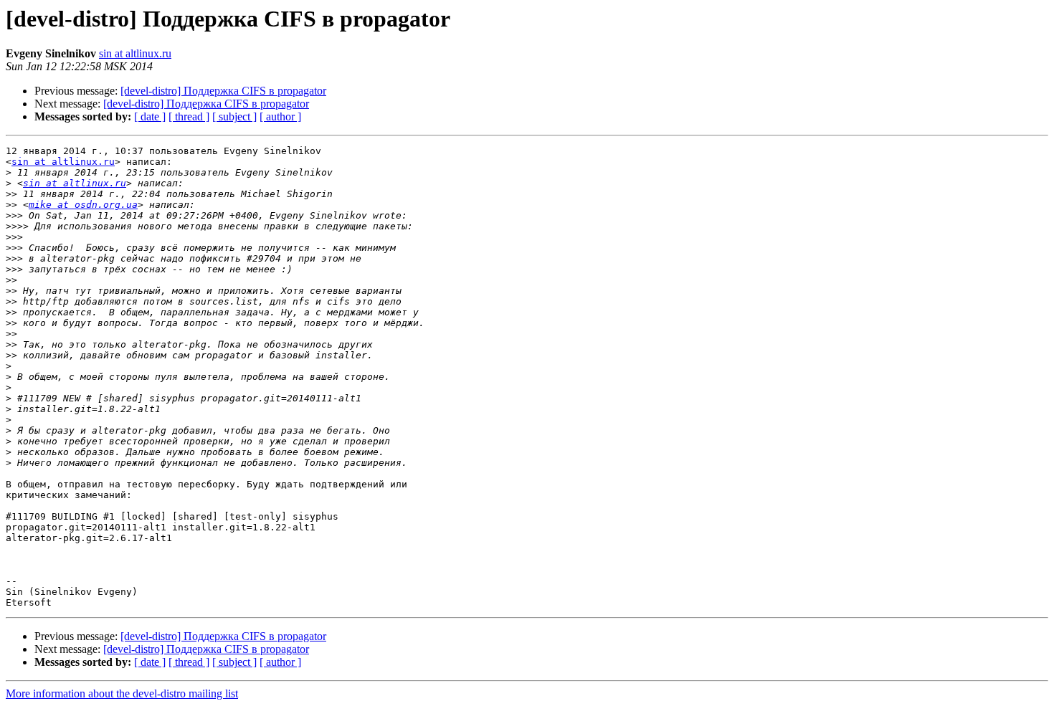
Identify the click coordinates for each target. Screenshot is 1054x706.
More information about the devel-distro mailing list (122, 693)
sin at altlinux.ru (135, 53)
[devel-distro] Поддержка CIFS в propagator (223, 91)
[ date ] (150, 116)
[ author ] (280, 116)
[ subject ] (234, 116)
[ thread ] (188, 116)
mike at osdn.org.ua (83, 204)
